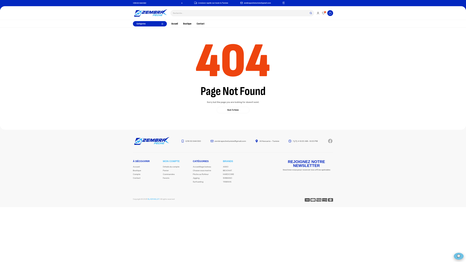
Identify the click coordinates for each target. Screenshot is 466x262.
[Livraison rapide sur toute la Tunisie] (190, 3)
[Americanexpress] (318, 200)
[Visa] (307, 200)
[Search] (311, 13)
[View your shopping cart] (330, 13)
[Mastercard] (313, 200)
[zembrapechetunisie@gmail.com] (235, 3)
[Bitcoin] (330, 200)
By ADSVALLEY (153, 199)
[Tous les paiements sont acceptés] (278, 3)
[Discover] (324, 200)
